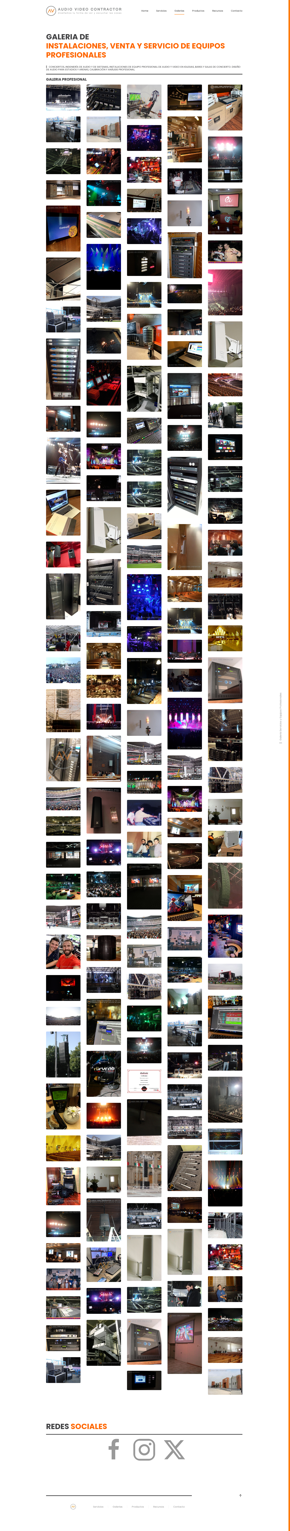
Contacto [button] (236, 11)
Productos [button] (198, 11)
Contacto (179, 1506)
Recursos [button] (217, 11)
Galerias (117, 1506)
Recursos (158, 1506)
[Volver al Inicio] (83, 11)
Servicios (98, 1506)
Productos (138, 1506)
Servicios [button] (161, 11)
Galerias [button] (179, 11)
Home (144, 11)
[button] (63, 97)
